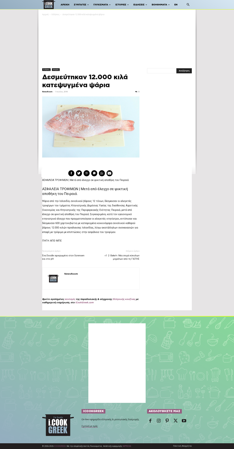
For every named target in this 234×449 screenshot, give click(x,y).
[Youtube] (184, 421)
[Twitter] (175, 421)
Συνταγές (80, 5)
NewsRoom (47, 91)
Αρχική (65, 5)
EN (175, 5)
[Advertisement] (117, 40)
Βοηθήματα (159, 5)
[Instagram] (159, 421)
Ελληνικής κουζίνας (124, 299)
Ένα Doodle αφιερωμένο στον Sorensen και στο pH (63, 257)
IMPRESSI (127, 446)
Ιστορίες (120, 5)
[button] (188, 5)
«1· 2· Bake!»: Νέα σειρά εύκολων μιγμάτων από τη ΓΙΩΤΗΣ (122, 257)
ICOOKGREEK (60, 446)
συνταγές (70, 299)
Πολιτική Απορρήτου (182, 446)
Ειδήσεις (139, 5)
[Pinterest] (167, 421)
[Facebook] (150, 421)
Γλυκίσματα (100, 5)
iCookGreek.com (84, 302)
